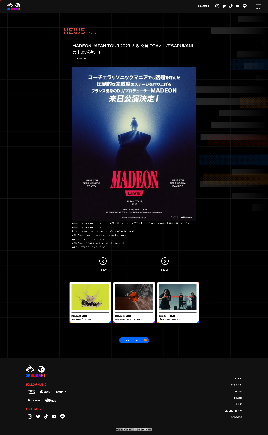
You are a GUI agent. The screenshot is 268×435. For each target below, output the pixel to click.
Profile (236, 384)
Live (239, 404)
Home (238, 378)
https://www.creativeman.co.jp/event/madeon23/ (103, 231)
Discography (233, 410)
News (238, 391)
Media (238, 397)
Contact (236, 417)
